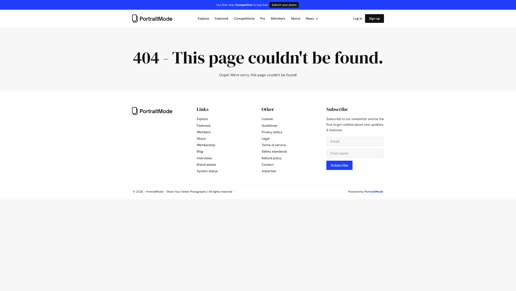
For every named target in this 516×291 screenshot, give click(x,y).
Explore (203, 18)
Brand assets (206, 164)
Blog (200, 151)
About (295, 18)
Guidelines (269, 125)
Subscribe (339, 165)
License (267, 119)
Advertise (269, 171)
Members (278, 18)
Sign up (374, 18)
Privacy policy (272, 132)
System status (207, 171)
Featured (221, 18)
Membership (206, 145)
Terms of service (274, 145)
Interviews (204, 158)
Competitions (244, 18)
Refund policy (272, 158)
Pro (262, 18)
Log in (357, 18)
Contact (268, 164)
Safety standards (274, 151)
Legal (265, 138)
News (310, 18)
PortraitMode (373, 191)
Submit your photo (284, 5)
